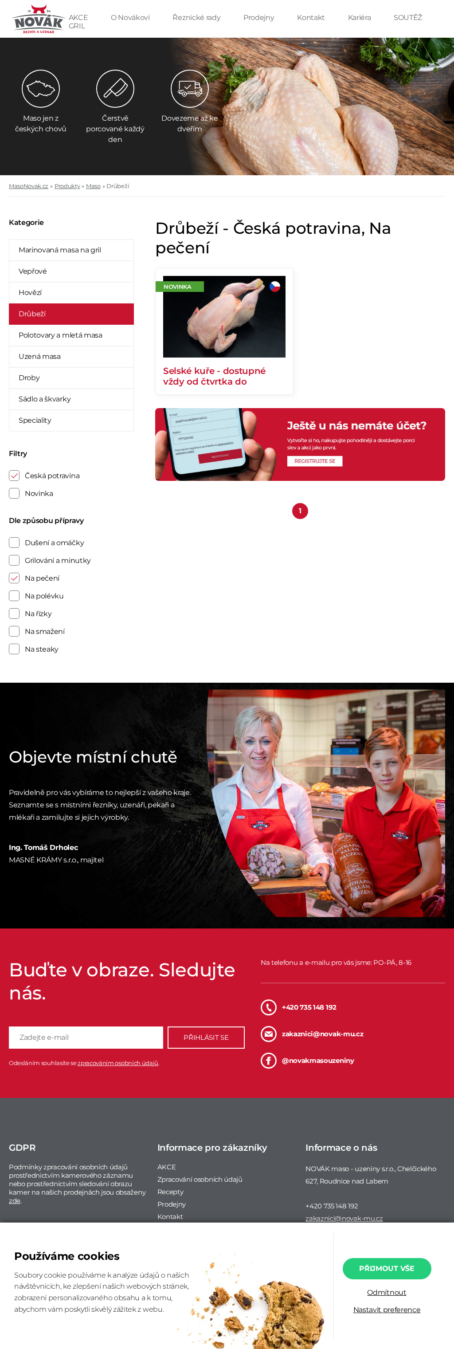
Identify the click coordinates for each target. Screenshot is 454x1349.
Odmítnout (386, 1292)
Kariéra (360, 17)
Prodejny (259, 17)
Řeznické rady (197, 17)
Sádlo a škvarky (44, 399)
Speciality (35, 420)
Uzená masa (40, 356)
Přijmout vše (386, 1268)
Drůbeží (117, 185)
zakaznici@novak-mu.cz (322, 1034)
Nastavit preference (387, 1310)
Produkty (67, 185)
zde (14, 1200)
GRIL (77, 26)
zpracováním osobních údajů (118, 1062)
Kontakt (311, 17)
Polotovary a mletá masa (60, 335)
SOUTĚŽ (408, 17)
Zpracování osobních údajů (200, 1179)
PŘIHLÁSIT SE (206, 1037)
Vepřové (33, 271)
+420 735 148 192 (309, 1007)
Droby (29, 378)
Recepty (170, 1192)
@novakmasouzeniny (318, 1060)
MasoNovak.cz (28, 185)
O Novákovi (131, 17)
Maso (93, 185)
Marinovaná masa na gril (60, 250)
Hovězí (30, 292)
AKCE (79, 17)
